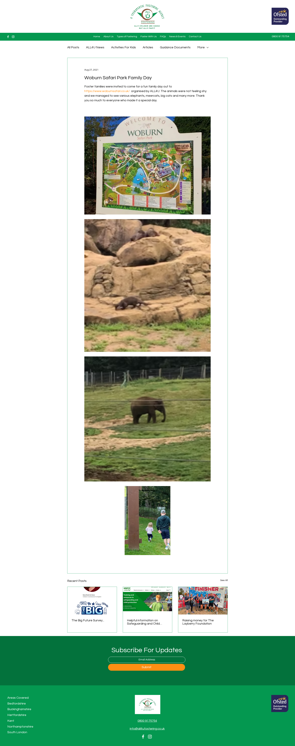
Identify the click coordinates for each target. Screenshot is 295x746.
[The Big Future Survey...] (92, 600)
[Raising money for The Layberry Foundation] (203, 600)
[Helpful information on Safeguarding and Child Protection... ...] (147, 600)
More (201, 47)
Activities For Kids (123, 47)
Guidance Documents (175, 47)
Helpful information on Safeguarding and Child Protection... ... (143, 622)
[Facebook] (8, 36)
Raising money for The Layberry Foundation (198, 622)
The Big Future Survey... (88, 620)
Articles (148, 47)
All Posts (73, 47)
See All (224, 580)
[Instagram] (13, 36)
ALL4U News (95, 47)
